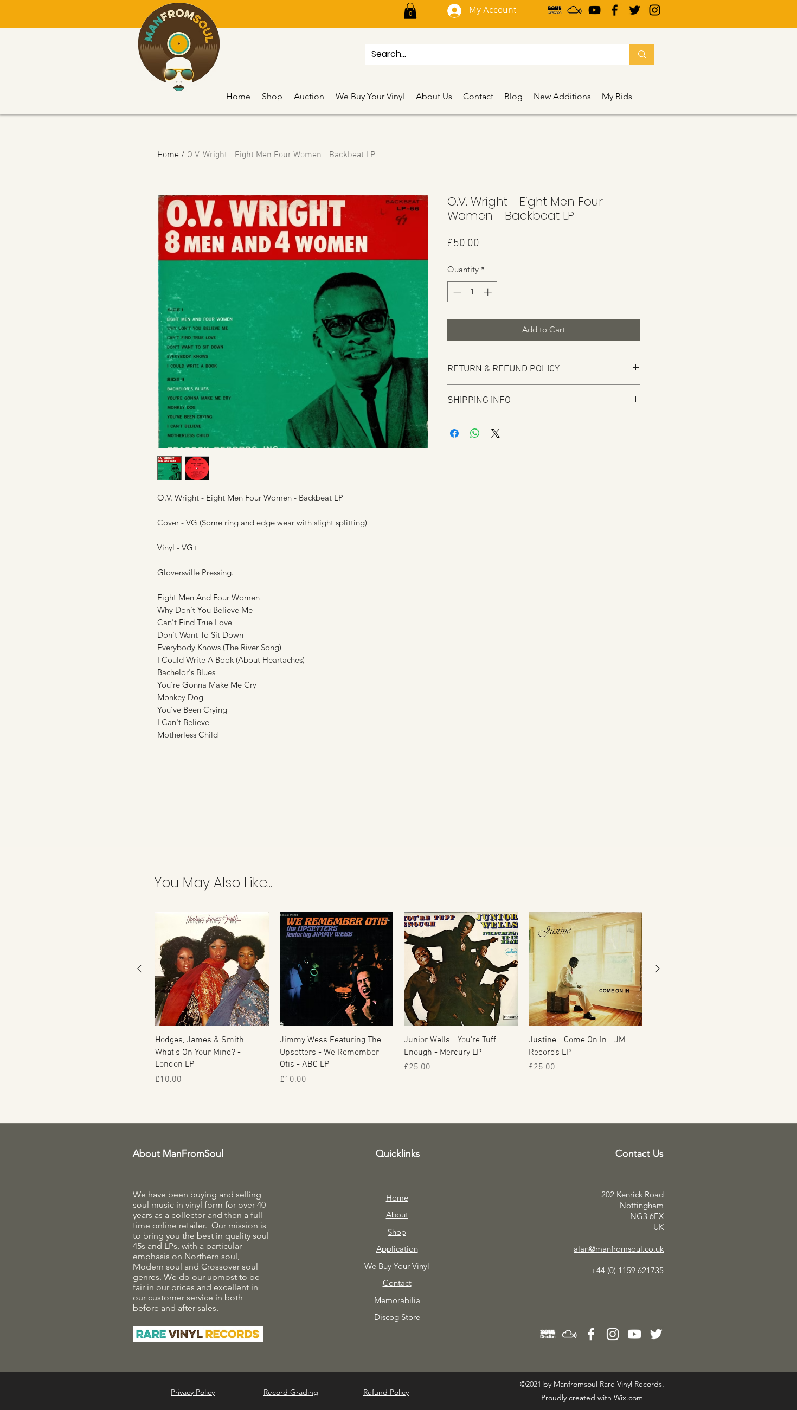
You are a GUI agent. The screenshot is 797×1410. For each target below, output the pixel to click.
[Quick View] (212, 969)
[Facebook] (614, 10)
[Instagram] (654, 10)
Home (168, 155)
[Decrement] (456, 292)
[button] (410, 11)
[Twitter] (634, 10)
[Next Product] (657, 968)
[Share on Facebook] (454, 433)
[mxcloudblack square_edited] (574, 10)
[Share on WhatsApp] (474, 433)
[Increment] (488, 292)
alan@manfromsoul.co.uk (619, 1249)
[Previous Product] (139, 968)
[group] (398, 999)
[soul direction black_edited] (554, 10)
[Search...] (641, 54)
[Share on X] (495, 433)
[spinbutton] (472, 292)
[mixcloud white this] (569, 1334)
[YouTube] (594, 10)
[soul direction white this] (547, 1334)
